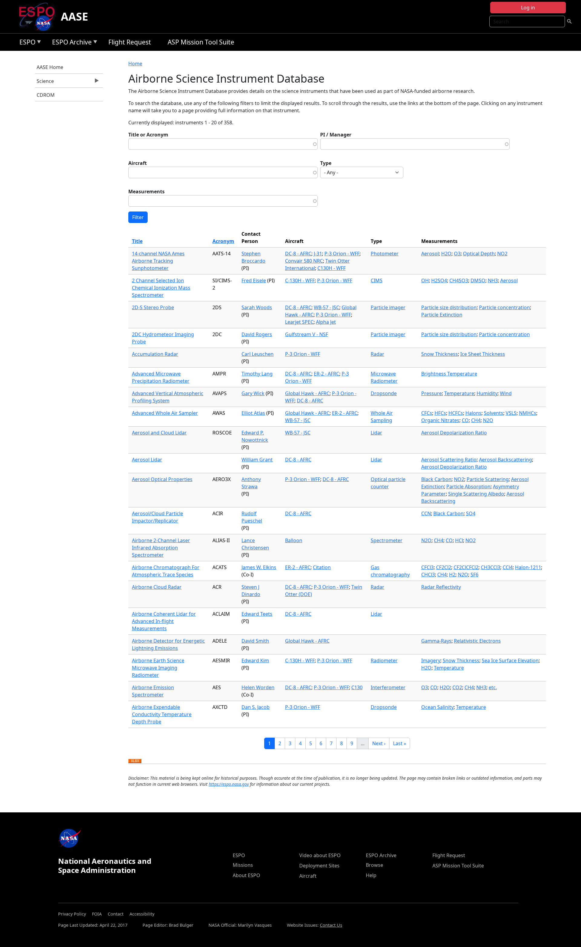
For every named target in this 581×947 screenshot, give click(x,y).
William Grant (257, 459)
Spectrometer (386, 540)
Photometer (385, 253)
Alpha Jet (326, 322)
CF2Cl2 (443, 567)
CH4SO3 (458, 280)
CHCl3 (428, 574)
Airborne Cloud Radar (157, 587)
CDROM (46, 95)
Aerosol (430, 253)
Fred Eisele (253, 280)
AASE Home (50, 67)
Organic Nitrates (440, 420)
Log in (528, 7)
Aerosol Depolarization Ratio (454, 432)
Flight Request (129, 42)
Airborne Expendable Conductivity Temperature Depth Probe (162, 714)
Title (137, 241)
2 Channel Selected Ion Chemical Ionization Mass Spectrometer (161, 287)
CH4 (476, 420)
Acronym (223, 241)
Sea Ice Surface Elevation (510, 660)
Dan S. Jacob (255, 707)
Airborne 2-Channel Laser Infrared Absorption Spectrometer (161, 547)
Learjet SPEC (299, 322)
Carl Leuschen (257, 354)
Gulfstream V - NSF (306, 334)
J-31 (318, 253)
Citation (322, 567)
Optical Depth (479, 253)
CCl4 (508, 567)
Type (325, 163)
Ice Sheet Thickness (482, 354)
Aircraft (137, 163)
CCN (426, 513)
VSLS (511, 413)
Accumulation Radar (155, 354)
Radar (377, 354)
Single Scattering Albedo (476, 493)
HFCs (440, 413)
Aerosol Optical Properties (162, 479)
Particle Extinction (441, 314)
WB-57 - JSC (326, 307)
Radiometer (384, 660)
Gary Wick (252, 393)
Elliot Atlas (253, 413)
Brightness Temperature (449, 373)
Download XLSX (134, 761)
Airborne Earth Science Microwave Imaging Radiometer (158, 667)
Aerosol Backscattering (505, 459)
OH (425, 280)
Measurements (146, 191)
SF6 (474, 574)
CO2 (457, 687)
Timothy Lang (257, 373)
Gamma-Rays (436, 640)
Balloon (293, 540)
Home (135, 63)
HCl (459, 540)
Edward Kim (255, 660)
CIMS (376, 280)
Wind (506, 393)
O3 (457, 253)
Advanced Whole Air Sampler (165, 413)
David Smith (255, 640)
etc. (493, 687)
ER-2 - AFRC (326, 373)
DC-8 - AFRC (298, 253)
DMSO (478, 280)
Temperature (459, 393)
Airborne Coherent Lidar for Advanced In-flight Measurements (164, 621)
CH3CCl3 (490, 567)
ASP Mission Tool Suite (201, 42)
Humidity (487, 393)
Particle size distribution (449, 307)
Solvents (493, 413)
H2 (452, 574)
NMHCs (527, 413)
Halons (473, 413)
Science (44, 82)
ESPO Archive (70, 43)
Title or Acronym (148, 134)
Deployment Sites (319, 865)
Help (371, 875)
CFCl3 (427, 567)
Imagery (430, 660)
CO (465, 420)
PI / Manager (335, 134)
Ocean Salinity (437, 707)
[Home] (39, 17)
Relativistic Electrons (477, 640)
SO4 (470, 513)
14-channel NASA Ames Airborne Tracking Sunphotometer (158, 260)
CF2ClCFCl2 (466, 567)
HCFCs (455, 413)
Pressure (431, 393)
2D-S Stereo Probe (153, 307)
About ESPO (246, 875)
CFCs (426, 413)
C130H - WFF (331, 268)
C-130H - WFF (300, 280)
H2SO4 (439, 280)
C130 (357, 687)
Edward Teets (256, 614)
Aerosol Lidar (147, 459)
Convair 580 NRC (304, 260)
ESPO (25, 43)
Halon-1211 (528, 567)
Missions (243, 865)
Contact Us (331, 925)
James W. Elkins (258, 567)
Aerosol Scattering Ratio (449, 459)
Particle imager (388, 307)
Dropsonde (384, 393)
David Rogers (256, 334)
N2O (488, 420)
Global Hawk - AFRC (307, 393)
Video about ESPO (320, 855)
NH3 (493, 280)
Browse (374, 865)
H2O (446, 253)
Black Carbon (436, 479)
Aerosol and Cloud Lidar (159, 432)
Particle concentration (504, 307)
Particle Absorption (468, 486)
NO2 (502, 253)
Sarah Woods (256, 307)
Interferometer (388, 687)
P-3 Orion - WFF (341, 253)
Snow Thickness (439, 354)
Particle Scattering (488, 479)
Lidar (376, 432)
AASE (74, 16)
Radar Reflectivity (441, 587)
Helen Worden (257, 687)
